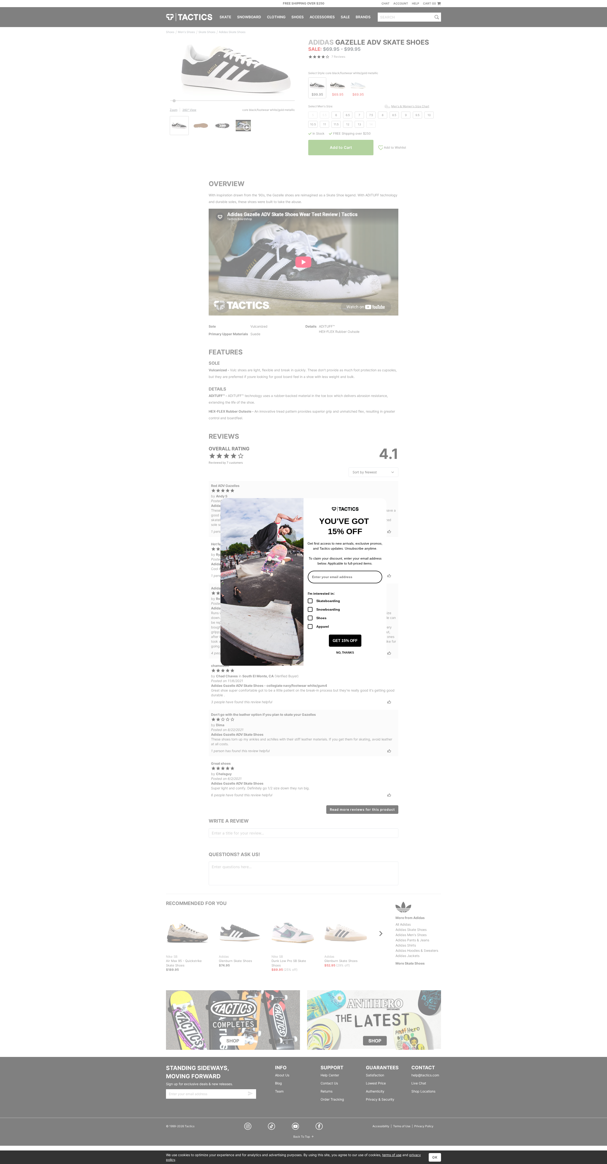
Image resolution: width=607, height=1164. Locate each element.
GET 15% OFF (345, 641)
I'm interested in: (321, 593)
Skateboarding (328, 601)
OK (434, 1157)
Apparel (322, 626)
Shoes (321, 618)
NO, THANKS (345, 652)
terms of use (391, 1155)
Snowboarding (328, 609)
